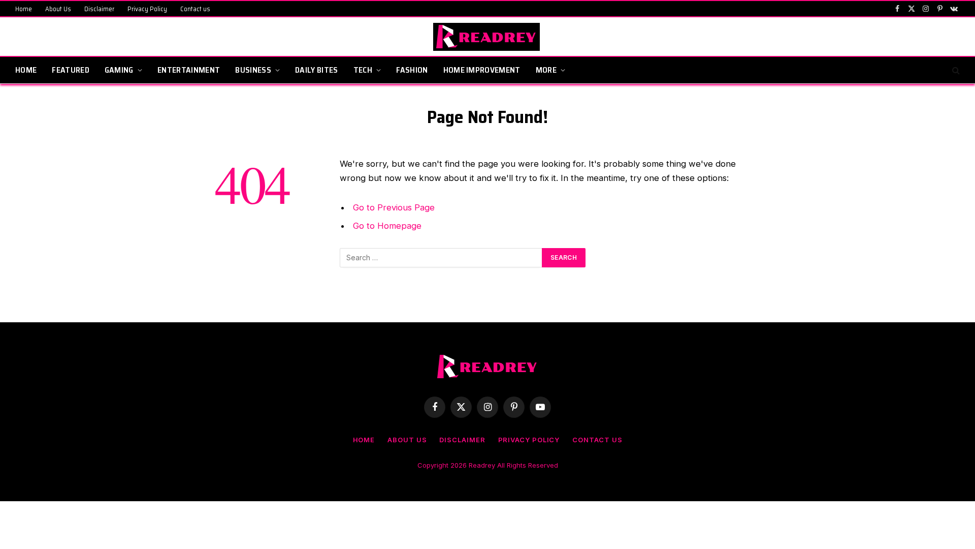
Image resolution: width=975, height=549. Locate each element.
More (546, 70)
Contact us (195, 9)
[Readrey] (487, 37)
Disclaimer (99, 9)
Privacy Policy (147, 9)
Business (253, 70)
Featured (70, 70)
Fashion (412, 70)
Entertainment (188, 70)
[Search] (955, 70)
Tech (362, 70)
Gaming (119, 70)
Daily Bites (316, 70)
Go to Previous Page (394, 207)
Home (23, 9)
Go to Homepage (387, 226)
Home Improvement (482, 70)
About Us (58, 9)
